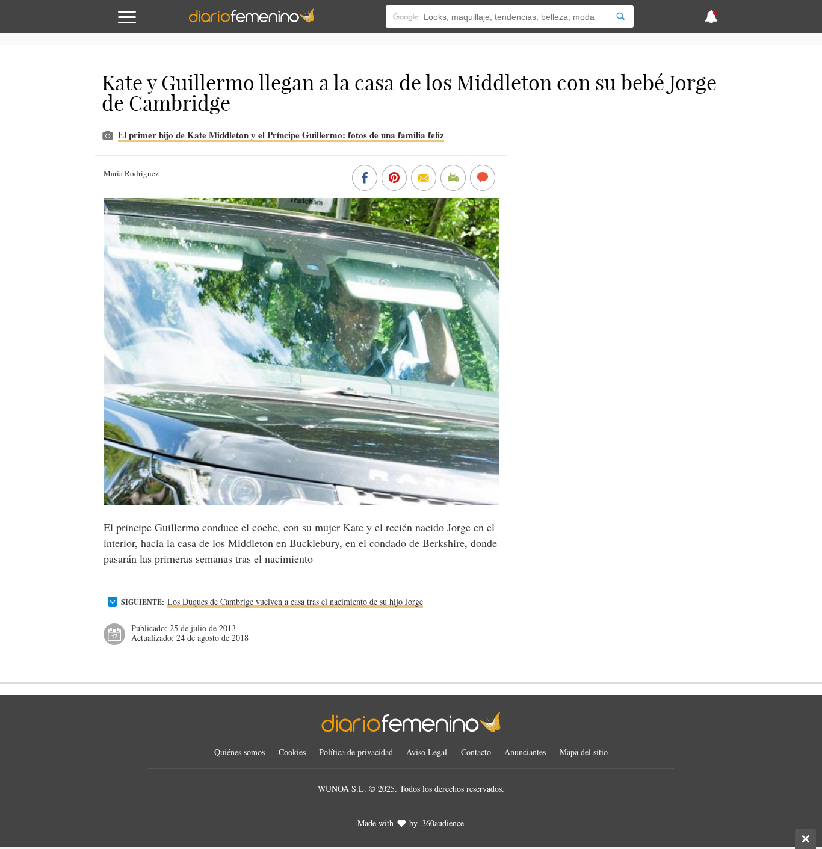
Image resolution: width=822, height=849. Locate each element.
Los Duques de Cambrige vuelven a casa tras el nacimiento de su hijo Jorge (295, 601)
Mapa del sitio (584, 752)
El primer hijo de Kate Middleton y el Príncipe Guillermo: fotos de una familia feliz (281, 134)
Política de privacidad (356, 752)
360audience (443, 823)
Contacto (476, 752)
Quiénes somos (239, 752)
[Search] (620, 16)
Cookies (292, 752)
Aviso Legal (426, 752)
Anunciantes (525, 752)
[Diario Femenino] (251, 20)
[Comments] (483, 178)
